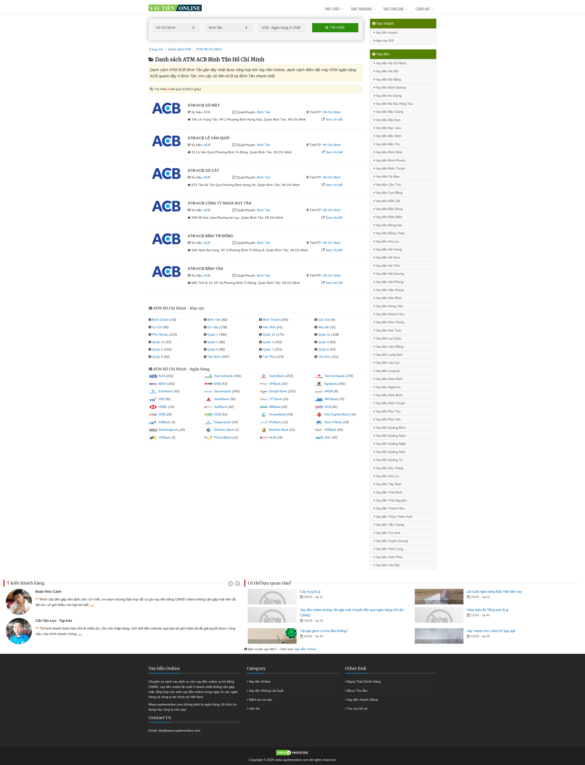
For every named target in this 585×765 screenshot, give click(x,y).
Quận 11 (324, 334)
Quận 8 (323, 349)
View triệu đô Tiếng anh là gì (487, 610)
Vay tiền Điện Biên (388, 217)
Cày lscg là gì (310, 591)
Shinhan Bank (223, 429)
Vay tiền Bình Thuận (390, 168)
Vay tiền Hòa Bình (388, 298)
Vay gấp (332, 9)
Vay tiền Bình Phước (390, 160)
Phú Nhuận (160, 334)
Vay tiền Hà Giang (388, 249)
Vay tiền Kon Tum (388, 330)
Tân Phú (269, 356)
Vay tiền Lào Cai (387, 362)
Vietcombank (223, 376)
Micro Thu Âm (357, 690)
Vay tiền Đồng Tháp (389, 233)
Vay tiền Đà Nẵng (388, 79)
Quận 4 (323, 342)
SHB (161, 414)
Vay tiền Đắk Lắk (387, 201)
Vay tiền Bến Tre (387, 144)
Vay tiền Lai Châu (388, 338)
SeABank (220, 407)
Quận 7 (268, 349)
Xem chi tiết (334, 119)
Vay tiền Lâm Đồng (389, 346)
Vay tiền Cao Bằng (389, 192)
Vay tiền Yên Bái (387, 565)
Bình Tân (263, 112)
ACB (207, 112)
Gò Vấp (212, 327)
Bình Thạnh (271, 319)
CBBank (164, 422)
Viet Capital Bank (336, 414)
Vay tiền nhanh (386, 32)
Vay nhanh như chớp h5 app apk (491, 631)
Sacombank (222, 391)
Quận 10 (269, 334)
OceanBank (277, 414)
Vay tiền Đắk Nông (389, 209)
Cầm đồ (422, 9)
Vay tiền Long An (387, 371)
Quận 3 (268, 342)
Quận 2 (212, 342)
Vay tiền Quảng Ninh (390, 452)
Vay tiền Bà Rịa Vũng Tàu (394, 103)
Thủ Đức (324, 356)
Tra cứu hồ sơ (357, 708)
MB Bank (331, 399)
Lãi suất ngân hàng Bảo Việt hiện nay (494, 591)
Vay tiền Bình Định (388, 152)
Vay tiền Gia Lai (387, 241)
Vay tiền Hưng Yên (389, 306)
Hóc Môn (269, 327)
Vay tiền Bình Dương (390, 87)
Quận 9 (157, 356)
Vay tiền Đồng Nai (388, 225)
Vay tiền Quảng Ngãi (390, 443)
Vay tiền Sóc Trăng (389, 468)
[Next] (237, 584)
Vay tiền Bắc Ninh (388, 136)
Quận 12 (158, 342)
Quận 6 (212, 349)
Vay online (393, 9)
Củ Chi (157, 327)
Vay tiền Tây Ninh (388, 484)
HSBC (162, 407)
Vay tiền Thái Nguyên (391, 500)
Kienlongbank (168, 429)
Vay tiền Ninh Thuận (390, 403)
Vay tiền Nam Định (389, 379)
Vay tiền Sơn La (387, 476)
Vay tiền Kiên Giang (389, 322)
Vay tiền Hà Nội (386, 71)
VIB (161, 399)
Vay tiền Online (305, 649)
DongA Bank (277, 391)
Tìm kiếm (337, 27)
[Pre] (231, 584)
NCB (272, 437)
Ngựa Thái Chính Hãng (364, 681)
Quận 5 (157, 349)
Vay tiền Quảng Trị (389, 460)
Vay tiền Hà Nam (387, 257)
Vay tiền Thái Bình (388, 492)
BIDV (162, 383)
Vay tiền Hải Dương (389, 273)
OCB (217, 414)
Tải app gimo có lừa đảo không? (324, 631)
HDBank (330, 429)
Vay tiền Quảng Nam (390, 435)
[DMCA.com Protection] (292, 752)
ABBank (274, 407)
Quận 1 (212, 334)
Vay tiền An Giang (388, 95)
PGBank (274, 422)
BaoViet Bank (278, 429)
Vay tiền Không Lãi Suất (266, 690)
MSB (217, 383)
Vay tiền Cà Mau (387, 176)
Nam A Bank (333, 422)
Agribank (330, 383)
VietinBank (276, 376)
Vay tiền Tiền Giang (389, 524)
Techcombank (334, 376)
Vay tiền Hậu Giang (389, 290)
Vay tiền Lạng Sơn (388, 354)
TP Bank (275, 399)
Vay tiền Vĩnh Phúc (389, 557)
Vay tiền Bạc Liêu (388, 128)
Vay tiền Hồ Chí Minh (390, 63)
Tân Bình (214, 356)
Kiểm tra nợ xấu (260, 699)
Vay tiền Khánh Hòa (389, 314)
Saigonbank (222, 422)
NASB (328, 391)
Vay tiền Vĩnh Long (389, 549)
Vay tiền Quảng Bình (390, 427)
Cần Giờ (324, 319)
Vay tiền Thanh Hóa (389, 508)
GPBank (164, 437)
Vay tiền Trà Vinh (387, 533)
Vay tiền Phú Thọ (388, 411)
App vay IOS (384, 40)
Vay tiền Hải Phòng (389, 282)
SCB (327, 407)
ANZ (327, 437)
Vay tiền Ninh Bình (388, 395)
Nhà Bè (323, 327)
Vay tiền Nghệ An (388, 387)
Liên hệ (254, 708)
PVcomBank (222, 437)
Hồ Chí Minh (332, 112)
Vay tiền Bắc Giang (389, 111)
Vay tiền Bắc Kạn (387, 120)
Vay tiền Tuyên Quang (391, 541)
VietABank (221, 399)
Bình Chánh (160, 319)
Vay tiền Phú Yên (388, 419)
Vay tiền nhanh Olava (362, 699)
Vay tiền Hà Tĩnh (387, 265)
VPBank (274, 383)
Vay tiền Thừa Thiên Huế (393, 516)
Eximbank (165, 391)
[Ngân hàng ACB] (166, 108)
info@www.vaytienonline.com (179, 730)
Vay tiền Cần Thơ (388, 184)
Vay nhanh (361, 9)
